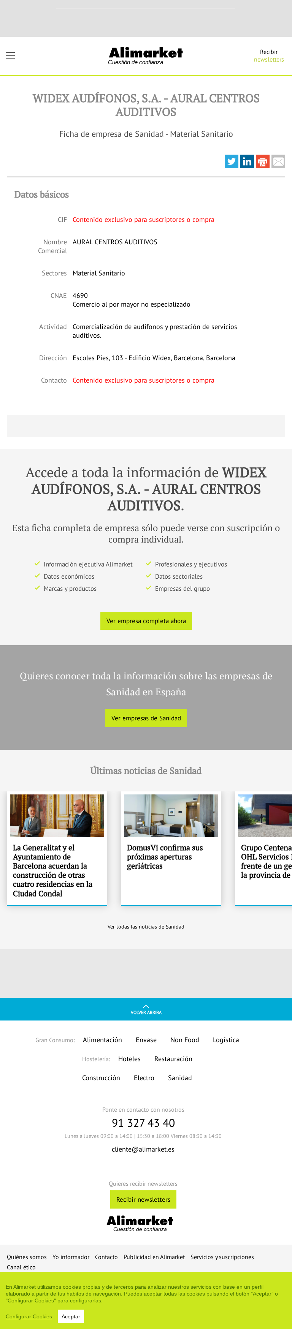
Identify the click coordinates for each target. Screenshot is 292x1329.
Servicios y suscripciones (222, 1257)
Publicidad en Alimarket (154, 1257)
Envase (146, 1039)
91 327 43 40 (143, 1122)
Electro (144, 1077)
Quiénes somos (27, 1257)
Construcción (101, 1077)
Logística (226, 1039)
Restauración (173, 1058)
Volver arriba (146, 1012)
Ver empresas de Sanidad (146, 718)
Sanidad (180, 1077)
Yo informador (70, 1257)
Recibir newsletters (143, 1199)
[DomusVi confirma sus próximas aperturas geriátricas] (171, 848)
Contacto (106, 1257)
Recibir (269, 55)
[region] (146, 1300)
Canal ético (21, 1267)
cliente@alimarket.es (143, 1149)
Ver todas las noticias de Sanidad (146, 926)
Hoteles (129, 1058)
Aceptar (71, 1316)
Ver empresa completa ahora (146, 621)
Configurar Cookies (29, 1316)
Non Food (184, 1039)
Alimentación (102, 1039)
